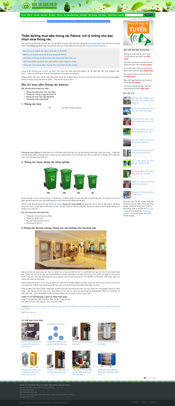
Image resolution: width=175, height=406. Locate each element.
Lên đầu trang (150, 378)
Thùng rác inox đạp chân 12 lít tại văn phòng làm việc (57, 370)
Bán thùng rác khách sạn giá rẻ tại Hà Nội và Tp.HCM (44, 51)
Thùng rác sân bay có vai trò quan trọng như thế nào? (143, 151)
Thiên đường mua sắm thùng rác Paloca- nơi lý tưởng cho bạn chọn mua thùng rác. (67, 37)
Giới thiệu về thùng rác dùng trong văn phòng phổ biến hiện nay (49, 58)
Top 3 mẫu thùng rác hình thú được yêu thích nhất (143, 161)
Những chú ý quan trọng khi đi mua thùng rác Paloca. (45, 54)
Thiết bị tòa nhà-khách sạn (80, 306)
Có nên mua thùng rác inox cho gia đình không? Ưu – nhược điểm (31, 344)
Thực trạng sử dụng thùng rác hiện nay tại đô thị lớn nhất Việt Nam (82, 372)
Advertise (42, 403)
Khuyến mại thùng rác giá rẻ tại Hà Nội (108, 342)
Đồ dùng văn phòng (36, 21)
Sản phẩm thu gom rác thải (58, 306)
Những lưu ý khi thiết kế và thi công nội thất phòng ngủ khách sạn (137, 55)
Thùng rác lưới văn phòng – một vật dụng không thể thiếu (137, 87)
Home (24, 21)
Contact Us (34, 403)
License (27, 403)
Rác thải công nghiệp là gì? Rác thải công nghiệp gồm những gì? (143, 100)
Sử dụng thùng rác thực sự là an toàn (82, 342)
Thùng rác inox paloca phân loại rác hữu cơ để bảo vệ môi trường (50, 65)
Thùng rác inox (98, 306)
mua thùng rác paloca (97, 45)
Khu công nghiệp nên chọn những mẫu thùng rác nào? (143, 130)
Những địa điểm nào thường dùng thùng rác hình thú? (143, 172)
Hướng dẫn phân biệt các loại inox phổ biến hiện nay (57, 342)
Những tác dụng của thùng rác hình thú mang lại (143, 182)
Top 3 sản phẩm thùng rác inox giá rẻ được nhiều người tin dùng (49, 61)
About (48, 403)
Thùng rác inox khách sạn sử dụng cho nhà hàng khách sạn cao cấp (31, 372)
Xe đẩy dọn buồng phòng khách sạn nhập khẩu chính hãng (108, 372)
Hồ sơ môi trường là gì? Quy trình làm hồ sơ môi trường (143, 109)
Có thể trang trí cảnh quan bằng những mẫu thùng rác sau (143, 121)
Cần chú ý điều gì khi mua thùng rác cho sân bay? (143, 141)
